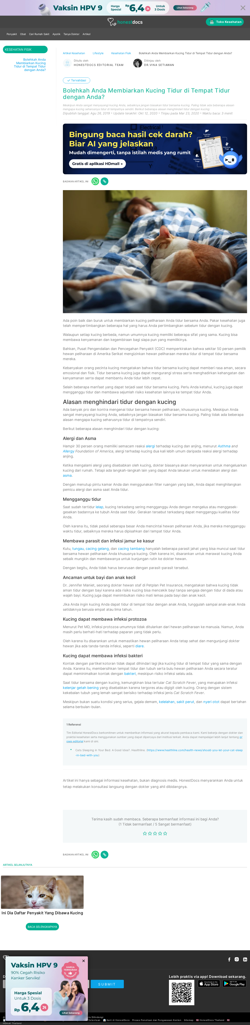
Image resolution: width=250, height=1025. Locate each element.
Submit (107, 984)
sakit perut (185, 702)
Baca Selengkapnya (42, 926)
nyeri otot (211, 702)
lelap (99, 507)
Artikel (86, 34)
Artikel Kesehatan (74, 53)
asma (67, 475)
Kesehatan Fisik (121, 53)
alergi (150, 446)
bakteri (130, 674)
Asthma (224, 446)
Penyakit (12, 34)
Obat (23, 34)
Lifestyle (98, 53)
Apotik (56, 34)
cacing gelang (97, 549)
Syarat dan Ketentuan (88, 1020)
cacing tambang (131, 549)
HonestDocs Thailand (212, 1020)
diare (139, 646)
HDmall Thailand (12, 1023)
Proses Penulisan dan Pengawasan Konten (156, 1020)
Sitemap (188, 1020)
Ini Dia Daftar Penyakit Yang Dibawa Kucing (42, 913)
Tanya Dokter (71, 34)
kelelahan (167, 702)
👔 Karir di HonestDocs (116, 1020)
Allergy (68, 451)
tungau (78, 549)
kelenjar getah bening (81, 688)
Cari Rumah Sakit (39, 34)
